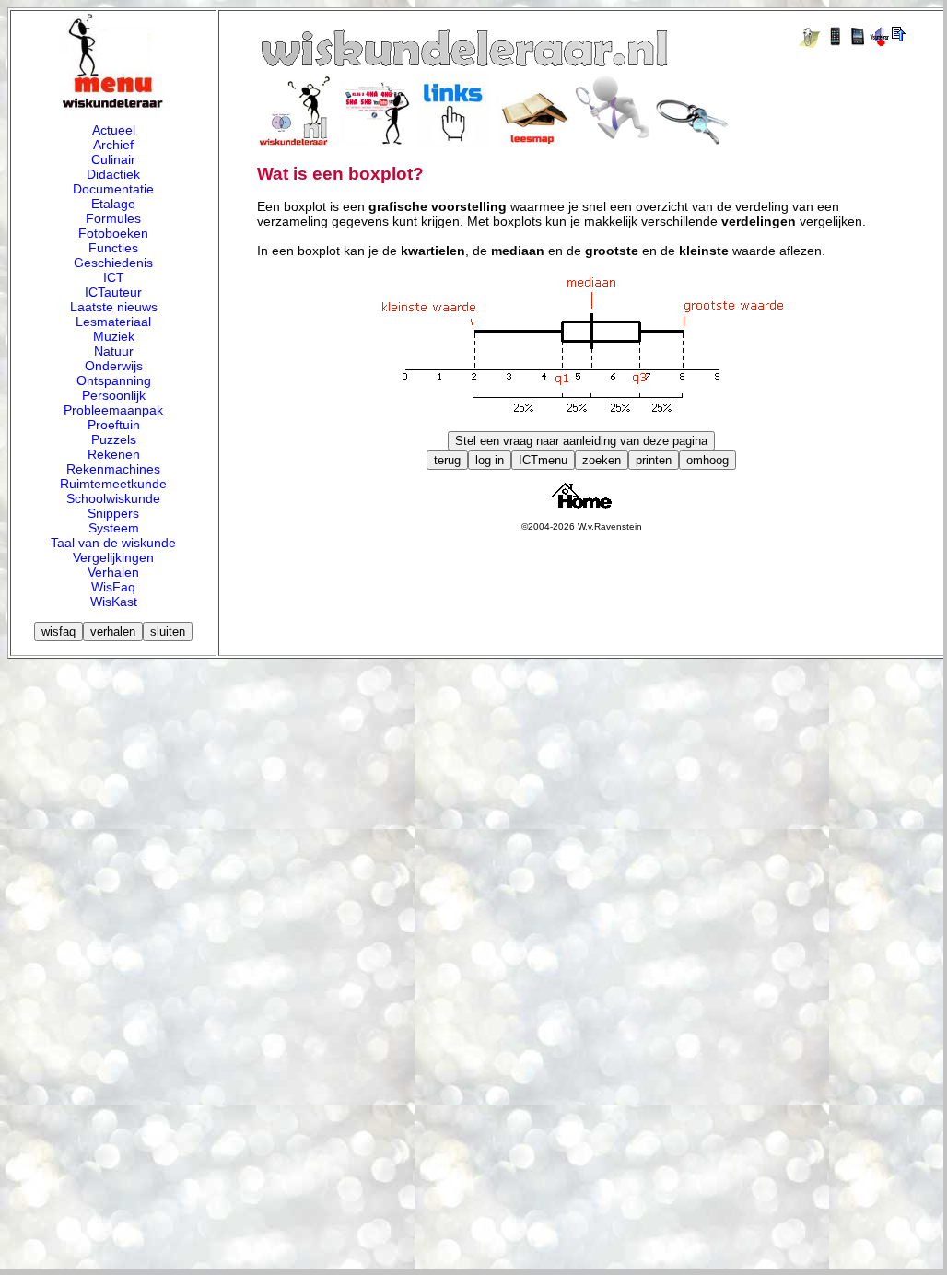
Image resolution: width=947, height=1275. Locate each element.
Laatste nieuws (114, 306)
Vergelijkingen (113, 557)
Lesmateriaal (113, 321)
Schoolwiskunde (113, 498)
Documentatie (113, 188)
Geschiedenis (113, 262)
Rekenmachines (113, 469)
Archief (113, 144)
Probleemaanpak (113, 410)
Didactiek (113, 174)
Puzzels (113, 439)
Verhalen (113, 572)
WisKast (113, 601)
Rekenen (114, 454)
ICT (113, 277)
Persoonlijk (114, 395)
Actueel (113, 130)
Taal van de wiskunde (113, 542)
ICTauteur (113, 292)
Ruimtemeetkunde (113, 483)
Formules (113, 218)
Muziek (113, 336)
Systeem (113, 528)
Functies (113, 247)
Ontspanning (113, 380)
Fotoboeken (113, 233)
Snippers (113, 513)
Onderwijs (114, 365)
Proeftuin (114, 424)
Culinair (113, 159)
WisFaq (113, 586)
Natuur (114, 351)
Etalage (113, 203)
